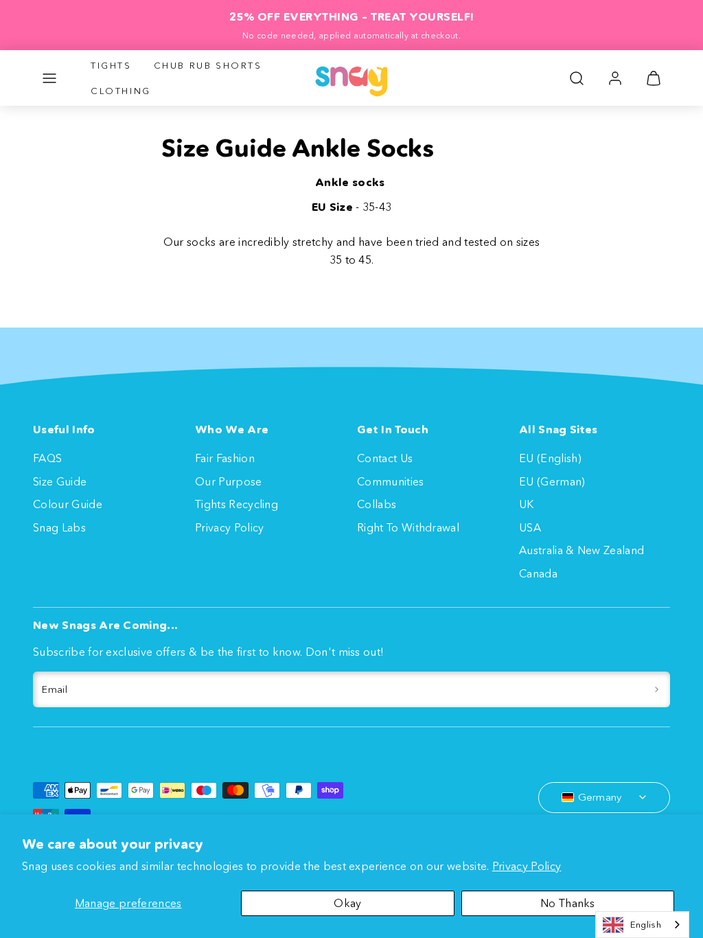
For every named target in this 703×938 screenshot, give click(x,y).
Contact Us (385, 458)
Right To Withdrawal (408, 527)
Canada (538, 573)
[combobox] (642, 924)
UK (526, 504)
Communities (390, 481)
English (645, 924)
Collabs (376, 504)
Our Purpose (228, 481)
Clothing (121, 90)
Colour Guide (67, 504)
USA (530, 527)
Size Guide (60, 481)
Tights (111, 65)
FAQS (47, 458)
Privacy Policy (526, 866)
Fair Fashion (225, 458)
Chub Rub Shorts (208, 65)
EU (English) (550, 458)
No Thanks (567, 903)
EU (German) (552, 481)
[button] (49, 78)
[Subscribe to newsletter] (656, 689)
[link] (615, 78)
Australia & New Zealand (581, 550)
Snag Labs (59, 527)
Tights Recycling (236, 504)
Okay (347, 903)
